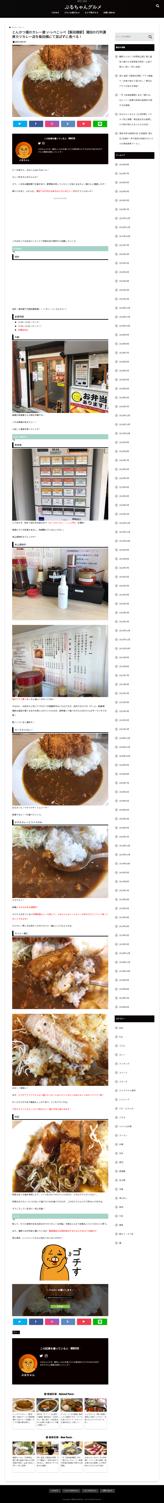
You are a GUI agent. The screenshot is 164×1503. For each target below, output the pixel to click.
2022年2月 (124, 613)
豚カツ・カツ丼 (126, 1234)
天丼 (121, 1153)
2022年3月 (124, 604)
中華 (121, 1144)
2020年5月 (124, 801)
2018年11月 (124, 962)
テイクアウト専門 (127, 1091)
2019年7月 (124, 891)
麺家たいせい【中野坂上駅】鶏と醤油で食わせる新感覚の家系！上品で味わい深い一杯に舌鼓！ (23, 1462)
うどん (122, 1046)
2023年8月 (124, 451)
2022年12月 (124, 523)
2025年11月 (124, 227)
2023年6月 (124, 469)
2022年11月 (124, 532)
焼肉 (121, 1207)
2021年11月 (124, 640)
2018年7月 (124, 998)
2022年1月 (124, 622)
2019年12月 (124, 846)
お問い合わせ (109, 13)
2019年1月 (124, 944)
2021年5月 (124, 693)
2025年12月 (124, 218)
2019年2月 (124, 935)
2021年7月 (124, 675)
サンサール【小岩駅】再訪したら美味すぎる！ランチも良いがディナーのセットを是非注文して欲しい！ (71, 1418)
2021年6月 (124, 684)
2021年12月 (124, 631)
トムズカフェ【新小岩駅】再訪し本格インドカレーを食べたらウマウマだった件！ (95, 1418)
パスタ (122, 1118)
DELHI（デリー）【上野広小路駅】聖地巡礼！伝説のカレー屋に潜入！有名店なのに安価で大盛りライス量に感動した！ (47, 1420)
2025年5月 (124, 263)
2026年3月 (124, 192)
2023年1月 (124, 514)
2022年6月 (124, 577)
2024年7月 (124, 353)
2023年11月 (124, 425)
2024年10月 (124, 326)
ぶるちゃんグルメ (83, 6)
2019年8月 (124, 882)
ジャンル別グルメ (72, 13)
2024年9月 (124, 335)
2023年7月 (124, 460)
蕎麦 (121, 1225)
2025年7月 (124, 245)
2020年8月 (124, 774)
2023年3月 (124, 496)
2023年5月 (124, 478)
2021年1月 (124, 729)
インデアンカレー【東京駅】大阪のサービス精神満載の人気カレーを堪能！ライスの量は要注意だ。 (23, 1418)
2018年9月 (124, 980)
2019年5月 (124, 909)
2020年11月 (124, 747)
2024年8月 (124, 344)
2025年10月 (124, 236)
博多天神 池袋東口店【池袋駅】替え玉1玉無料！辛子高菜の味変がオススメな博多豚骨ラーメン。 (136, 139)
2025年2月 (124, 290)
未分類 (122, 1180)
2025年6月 (124, 254)
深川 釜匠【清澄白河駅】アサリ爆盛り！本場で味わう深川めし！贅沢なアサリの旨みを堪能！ (48, 1462)
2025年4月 (124, 272)
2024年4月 (124, 380)
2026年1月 (124, 209)
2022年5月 (124, 586)
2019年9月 (124, 873)
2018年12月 (124, 953)
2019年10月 (124, 864)
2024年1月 (124, 407)
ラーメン (123, 1136)
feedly (61, 1306)
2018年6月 (124, 1007)
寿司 (121, 1162)
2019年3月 (124, 926)
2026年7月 (124, 174)
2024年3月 (124, 389)
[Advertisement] (60, 218)
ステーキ (123, 1082)
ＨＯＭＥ (55, 13)
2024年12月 (124, 308)
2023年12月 (124, 416)
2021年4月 (124, 702)
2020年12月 (124, 738)
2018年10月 (124, 971)
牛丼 (121, 1216)
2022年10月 (124, 541)
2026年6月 (124, 183)
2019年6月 (124, 900)
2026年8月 (124, 165)
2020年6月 (124, 792)
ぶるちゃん (24, 160)
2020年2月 (124, 828)
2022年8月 (124, 559)
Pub (121, 1037)
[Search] (150, 37)
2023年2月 (124, 505)
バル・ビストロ (126, 1109)
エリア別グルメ (91, 13)
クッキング (124, 1064)
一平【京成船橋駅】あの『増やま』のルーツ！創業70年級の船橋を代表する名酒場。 (72, 1462)
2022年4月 (124, 595)
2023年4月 (124, 487)
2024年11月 (124, 317)
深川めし (123, 1198)
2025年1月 (124, 299)
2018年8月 (124, 989)
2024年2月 (124, 398)
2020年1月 (124, 837)
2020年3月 (124, 819)
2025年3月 (124, 281)
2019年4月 (124, 917)
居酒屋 (122, 1171)
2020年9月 (124, 765)
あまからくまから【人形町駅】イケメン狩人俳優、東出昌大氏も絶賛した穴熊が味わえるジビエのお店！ (95, 1462)
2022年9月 (124, 550)
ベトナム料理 (125, 1127)
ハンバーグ (124, 1100)
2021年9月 (124, 658)
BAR (121, 1028)
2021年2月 (124, 720)
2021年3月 (124, 711)
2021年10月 (124, 649)
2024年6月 (124, 362)
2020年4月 (124, 810)
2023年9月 (124, 442)
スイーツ (123, 1073)
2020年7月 (124, 783)
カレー (16, 1332)
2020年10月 (124, 756)
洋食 (121, 1189)
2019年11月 (124, 855)
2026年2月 (124, 200)
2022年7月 (124, 568)
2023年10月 (124, 434)
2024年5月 (124, 371)
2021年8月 (124, 667)
